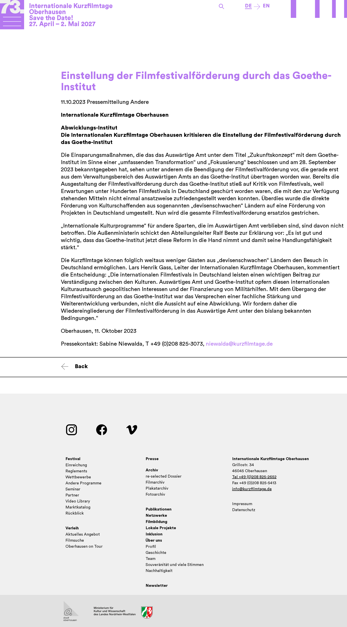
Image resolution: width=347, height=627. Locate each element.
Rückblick (74, 513)
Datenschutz (243, 510)
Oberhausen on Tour (84, 546)
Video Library (77, 501)
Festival (72, 459)
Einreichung (76, 465)
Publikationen (158, 509)
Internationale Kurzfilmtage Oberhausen (71, 9)
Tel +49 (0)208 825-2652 (254, 477)
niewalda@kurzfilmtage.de (239, 344)
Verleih (72, 528)
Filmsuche (74, 540)
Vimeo (132, 430)
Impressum (242, 504)
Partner (72, 495)
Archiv (152, 470)
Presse (152, 459)
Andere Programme (83, 483)
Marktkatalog (77, 507)
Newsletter (157, 586)
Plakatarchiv (157, 488)
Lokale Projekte (161, 528)
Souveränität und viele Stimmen (175, 565)
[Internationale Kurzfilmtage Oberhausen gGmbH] (12, 23)
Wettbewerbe (78, 477)
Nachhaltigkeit (159, 571)
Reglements (76, 471)
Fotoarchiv (155, 494)
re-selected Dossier (164, 476)
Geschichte (156, 553)
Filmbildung (156, 522)
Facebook (102, 430)
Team (150, 559)
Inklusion (154, 534)
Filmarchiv (155, 482)
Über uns (154, 540)
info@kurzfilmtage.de (252, 489)
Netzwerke (156, 516)
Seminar (72, 489)
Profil (151, 547)
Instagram (71, 430)
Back (81, 366)
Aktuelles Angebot (82, 534)
